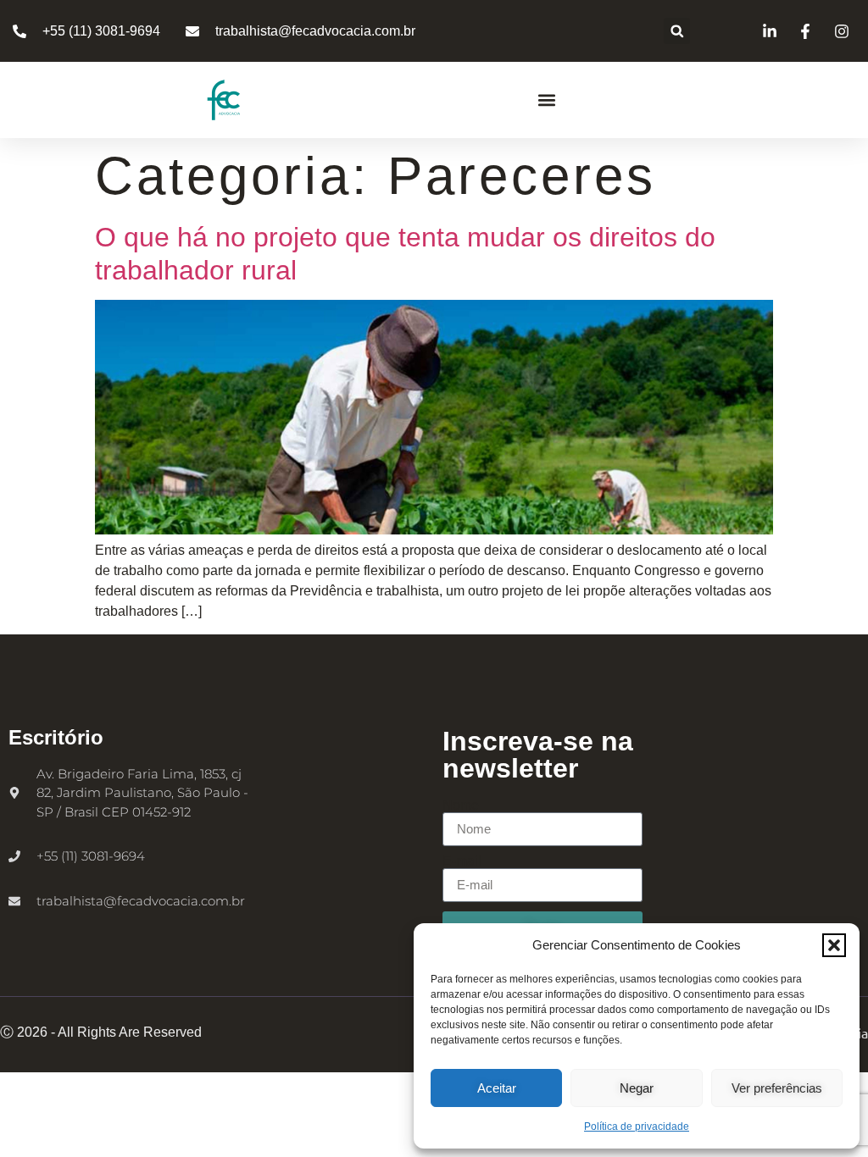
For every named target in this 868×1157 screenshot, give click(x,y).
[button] (834, 945)
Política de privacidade (636, 1126)
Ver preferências (777, 1088)
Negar (637, 1088)
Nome (460, 805)
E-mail (461, 861)
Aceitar (496, 1088)
